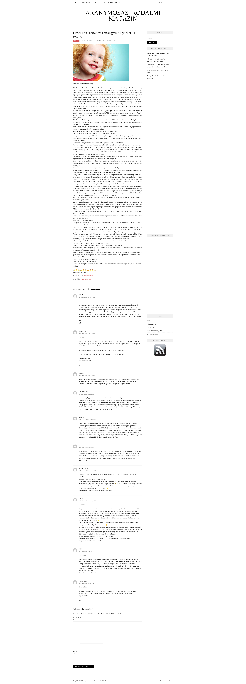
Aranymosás (86, 2)
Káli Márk (150, 59)
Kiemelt (76, 40)
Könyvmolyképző (87, 40)
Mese (91, 276)
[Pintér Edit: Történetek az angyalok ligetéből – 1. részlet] (101, 62)
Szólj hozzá (95, 289)
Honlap (75, 660)
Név (75, 645)
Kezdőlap (76, 2)
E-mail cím (75, 652)
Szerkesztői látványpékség (155, 331)
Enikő (81, 549)
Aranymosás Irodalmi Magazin (123, 15)
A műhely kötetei (99, 2)
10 (116, 40)
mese (82, 279)
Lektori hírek (151, 327)
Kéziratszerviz (151, 324)
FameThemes (169, 681)
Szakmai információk (115, 2)
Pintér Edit (87, 279)
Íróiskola (149, 321)
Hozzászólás (76, 619)
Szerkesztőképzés (152, 334)
